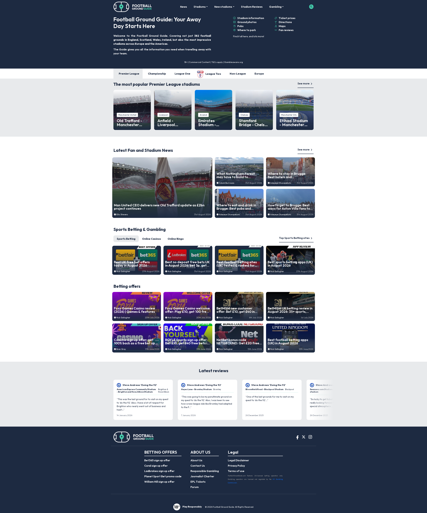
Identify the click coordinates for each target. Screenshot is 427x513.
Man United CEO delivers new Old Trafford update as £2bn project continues (159, 207)
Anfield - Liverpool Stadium (166, 123)
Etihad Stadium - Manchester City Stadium (294, 123)
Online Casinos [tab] (151, 238)
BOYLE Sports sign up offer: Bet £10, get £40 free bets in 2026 (187, 341)
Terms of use (236, 471)
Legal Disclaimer (238, 460)
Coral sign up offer (156, 465)
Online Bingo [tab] (176, 238)
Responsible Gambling (204, 471)
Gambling (275, 6)
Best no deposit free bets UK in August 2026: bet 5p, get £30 (187, 263)
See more (304, 83)
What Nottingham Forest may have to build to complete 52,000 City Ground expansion (236, 175)
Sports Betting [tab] (126, 238)
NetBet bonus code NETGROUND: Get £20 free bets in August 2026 (238, 341)
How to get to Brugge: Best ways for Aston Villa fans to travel (289, 207)
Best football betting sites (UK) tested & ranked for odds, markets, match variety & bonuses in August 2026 (238, 263)
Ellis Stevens (122, 214)
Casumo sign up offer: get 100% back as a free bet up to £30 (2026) (136, 341)
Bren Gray (121, 349)
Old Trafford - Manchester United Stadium (131, 123)
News (183, 6)
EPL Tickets (197, 481)
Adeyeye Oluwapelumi (229, 214)
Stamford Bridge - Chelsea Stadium (254, 123)
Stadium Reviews (252, 6)
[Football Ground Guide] (132, 6)
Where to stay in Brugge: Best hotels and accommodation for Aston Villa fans (288, 175)
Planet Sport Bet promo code (162, 476)
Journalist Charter (202, 476)
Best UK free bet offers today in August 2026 (132, 263)
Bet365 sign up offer (157, 460)
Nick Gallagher (123, 271)
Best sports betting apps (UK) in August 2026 (290, 263)
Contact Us (197, 465)
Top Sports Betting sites (294, 238)
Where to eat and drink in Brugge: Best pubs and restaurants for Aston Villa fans (237, 207)
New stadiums (223, 6)
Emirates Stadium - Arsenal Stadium (213, 123)
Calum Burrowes (226, 183)
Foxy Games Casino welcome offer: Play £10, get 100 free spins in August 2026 (187, 310)
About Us (196, 460)
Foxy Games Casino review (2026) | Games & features (134, 310)
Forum (194, 487)
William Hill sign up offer (159, 481)
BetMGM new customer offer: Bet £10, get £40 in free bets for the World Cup (238, 310)
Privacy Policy (236, 465)
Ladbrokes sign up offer (159, 471)
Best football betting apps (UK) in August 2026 (288, 341)
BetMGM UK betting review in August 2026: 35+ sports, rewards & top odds (290, 310)
